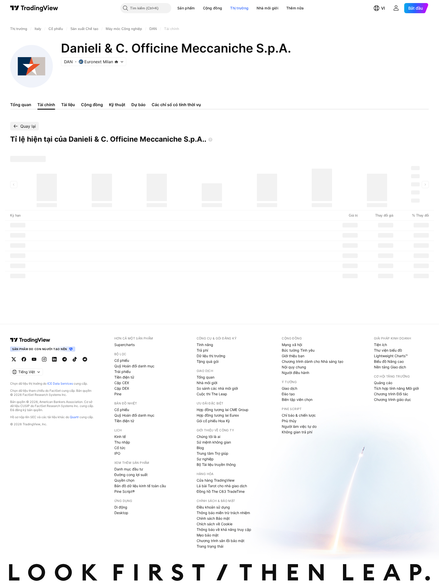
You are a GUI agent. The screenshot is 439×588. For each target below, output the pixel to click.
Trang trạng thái (210, 546)
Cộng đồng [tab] (92, 104)
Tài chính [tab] (46, 104)
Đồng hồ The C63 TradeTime (221, 491)
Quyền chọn (124, 480)
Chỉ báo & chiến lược (299, 415)
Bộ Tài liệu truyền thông (216, 464)
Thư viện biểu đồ (388, 350)
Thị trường (239, 8)
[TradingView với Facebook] (23, 359)
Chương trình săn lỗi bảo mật (220, 540)
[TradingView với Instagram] (44, 359)
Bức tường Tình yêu (298, 350)
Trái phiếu (122, 371)
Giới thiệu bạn (293, 356)
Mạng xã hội (292, 344)
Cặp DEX (121, 388)
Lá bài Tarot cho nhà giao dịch (222, 486)
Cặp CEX (121, 383)
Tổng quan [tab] (20, 104)
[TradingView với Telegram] (64, 359)
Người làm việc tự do (299, 426)
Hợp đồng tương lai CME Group (222, 409)
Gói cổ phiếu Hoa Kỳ (213, 421)
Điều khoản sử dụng (213, 507)
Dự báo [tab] (138, 104)
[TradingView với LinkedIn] (54, 359)
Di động (120, 507)
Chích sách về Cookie (214, 524)
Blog (200, 448)
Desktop (121, 513)
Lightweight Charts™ (391, 356)
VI (383, 8)
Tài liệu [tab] (68, 104)
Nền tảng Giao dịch (390, 367)
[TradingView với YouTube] (34, 359)
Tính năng (205, 344)
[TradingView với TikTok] (74, 359)
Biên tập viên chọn (297, 399)
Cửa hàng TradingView (215, 480)
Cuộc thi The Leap (212, 394)
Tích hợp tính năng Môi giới (396, 388)
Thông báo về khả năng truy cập (224, 529)
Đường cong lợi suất (131, 474)
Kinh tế (120, 436)
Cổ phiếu (121, 360)
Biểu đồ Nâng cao (389, 361)
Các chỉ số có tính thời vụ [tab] (176, 104)
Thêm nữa (295, 8)
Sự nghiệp (205, 459)
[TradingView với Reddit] (84, 359)
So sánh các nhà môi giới (217, 388)
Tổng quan (205, 377)
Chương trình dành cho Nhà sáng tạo (312, 361)
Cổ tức (120, 448)
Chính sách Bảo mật (213, 518)
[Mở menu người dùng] (396, 8)
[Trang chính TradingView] (34, 8)
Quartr (74, 417)
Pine (117, 394)
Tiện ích (380, 344)
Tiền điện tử (124, 377)
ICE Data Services (60, 383)
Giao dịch (289, 388)
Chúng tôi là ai (208, 436)
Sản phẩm (186, 8)
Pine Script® (124, 491)
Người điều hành (295, 372)
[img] (116, 61)
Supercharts (124, 344)
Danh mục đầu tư (128, 469)
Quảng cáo (383, 383)
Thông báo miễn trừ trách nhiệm (223, 513)
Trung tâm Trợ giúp (212, 453)
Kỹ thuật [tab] (117, 104)
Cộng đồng (212, 8)
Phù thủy (289, 421)
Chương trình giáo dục (392, 399)
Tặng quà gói (207, 361)
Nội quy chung (294, 367)
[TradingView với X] (13, 359)
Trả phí (202, 350)
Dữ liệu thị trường (211, 356)
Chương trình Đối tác (391, 394)
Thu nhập (122, 442)
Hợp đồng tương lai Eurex (218, 415)
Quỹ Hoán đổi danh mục (134, 366)
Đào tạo (288, 394)
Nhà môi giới (267, 8)
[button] (198, 8)
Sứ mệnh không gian (214, 442)
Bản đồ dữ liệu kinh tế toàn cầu (140, 486)
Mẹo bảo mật (207, 535)
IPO (117, 453)
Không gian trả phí (297, 432)
